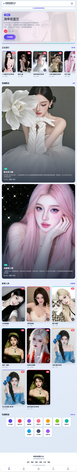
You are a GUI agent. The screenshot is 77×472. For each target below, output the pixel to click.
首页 (28, 462)
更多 (74, 83)
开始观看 (10, 37)
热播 (40, 462)
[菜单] (72, 3)
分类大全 (72, 414)
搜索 (49, 462)
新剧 (36, 462)
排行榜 (73, 47)
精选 (32, 462)
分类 (44, 462)
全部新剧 (72, 283)
